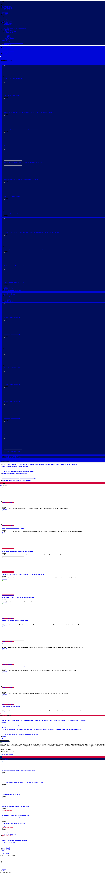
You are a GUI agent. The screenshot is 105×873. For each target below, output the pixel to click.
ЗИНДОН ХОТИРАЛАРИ (7, 8)
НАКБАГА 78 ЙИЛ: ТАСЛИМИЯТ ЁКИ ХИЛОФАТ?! (13, 823)
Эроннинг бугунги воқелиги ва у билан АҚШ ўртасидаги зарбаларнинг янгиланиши (23, 574)
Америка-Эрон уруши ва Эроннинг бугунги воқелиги (15, 620)
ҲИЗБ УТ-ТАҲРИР (6, 22)
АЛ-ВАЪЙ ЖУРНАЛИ (7, 7)
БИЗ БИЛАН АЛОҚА (6, 44)
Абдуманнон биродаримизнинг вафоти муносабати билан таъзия (21, 179)
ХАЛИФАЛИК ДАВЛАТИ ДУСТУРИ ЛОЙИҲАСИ (15, 28)
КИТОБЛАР (4, 40)
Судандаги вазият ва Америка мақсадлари (13, 528)
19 (3, 713)
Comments (5, 759)
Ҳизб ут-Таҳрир (8, 23)
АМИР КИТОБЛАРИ (9, 38)
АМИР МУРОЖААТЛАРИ (10, 31)
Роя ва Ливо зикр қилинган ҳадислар (11, 706)
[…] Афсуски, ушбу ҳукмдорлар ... (9, 834)
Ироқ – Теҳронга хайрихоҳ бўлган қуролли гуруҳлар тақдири (17, 551)
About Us (4, 869)
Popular (4, 757)
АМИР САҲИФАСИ (8, 30)
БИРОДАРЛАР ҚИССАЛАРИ (8, 11)
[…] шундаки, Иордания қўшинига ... (9, 826)
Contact (3, 868)
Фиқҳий (8, 35)
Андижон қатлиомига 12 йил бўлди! (11, 794)
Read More (4, 509)
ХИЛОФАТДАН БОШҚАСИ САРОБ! (10, 832)
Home (3, 870)
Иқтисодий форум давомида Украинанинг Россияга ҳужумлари (18, 597)
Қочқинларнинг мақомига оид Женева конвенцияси (15, 466)
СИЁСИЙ (12, 502)
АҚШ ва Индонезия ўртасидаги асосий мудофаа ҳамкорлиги (17, 666)
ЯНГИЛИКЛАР (5, 20)
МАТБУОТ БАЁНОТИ (9, 25)
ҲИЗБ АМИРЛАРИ (8, 24)
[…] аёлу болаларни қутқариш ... (9, 842)
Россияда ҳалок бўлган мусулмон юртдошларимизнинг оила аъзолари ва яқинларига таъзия (28, 112)
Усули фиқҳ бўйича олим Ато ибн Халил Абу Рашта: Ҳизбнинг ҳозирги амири (24, 249)
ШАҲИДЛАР (5, 13)
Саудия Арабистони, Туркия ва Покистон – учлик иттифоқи (17, 504)
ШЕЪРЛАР (4, 14)
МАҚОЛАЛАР (5, 12)
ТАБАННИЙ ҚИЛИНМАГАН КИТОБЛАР (13, 43)
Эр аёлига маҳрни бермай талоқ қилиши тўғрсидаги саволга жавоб (18, 770)
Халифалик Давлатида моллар (12, 317)
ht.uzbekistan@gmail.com (7, 754)
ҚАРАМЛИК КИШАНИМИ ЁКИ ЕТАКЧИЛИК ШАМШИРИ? (15, 815)
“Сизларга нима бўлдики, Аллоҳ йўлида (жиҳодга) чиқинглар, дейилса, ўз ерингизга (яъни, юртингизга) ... (31, 232)
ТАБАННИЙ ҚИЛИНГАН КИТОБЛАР (12, 41)
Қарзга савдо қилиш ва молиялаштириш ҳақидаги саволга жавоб (21, 129)
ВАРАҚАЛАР (7, 27)
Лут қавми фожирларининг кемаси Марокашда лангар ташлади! (18, 471)
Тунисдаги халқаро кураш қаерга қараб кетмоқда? (14, 473)
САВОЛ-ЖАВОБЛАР (9, 32)
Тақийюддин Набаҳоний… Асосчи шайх (14, 282)
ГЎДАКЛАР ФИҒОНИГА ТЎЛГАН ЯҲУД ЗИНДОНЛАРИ (14, 840)
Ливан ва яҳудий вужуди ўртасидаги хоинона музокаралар (17, 643)
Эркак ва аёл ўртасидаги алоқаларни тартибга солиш (15, 806)
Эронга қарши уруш (7, 690)
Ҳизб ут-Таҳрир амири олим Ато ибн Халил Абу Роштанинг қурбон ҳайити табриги (22, 782)
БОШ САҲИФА (5, 19)
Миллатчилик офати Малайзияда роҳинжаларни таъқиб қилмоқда (19, 478)
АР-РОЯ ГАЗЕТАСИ (6, 6)
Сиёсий (8, 33)
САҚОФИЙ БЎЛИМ (6, 39)
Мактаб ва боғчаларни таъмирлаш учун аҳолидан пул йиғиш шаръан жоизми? (24, 162)
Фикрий (8, 36)
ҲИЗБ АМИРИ (5, 29)
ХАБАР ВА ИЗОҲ (8, 21)
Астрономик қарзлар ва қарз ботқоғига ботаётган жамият (16, 480)
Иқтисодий (9, 37)
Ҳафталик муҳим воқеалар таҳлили (13, 78)
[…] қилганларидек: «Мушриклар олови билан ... (12, 817)
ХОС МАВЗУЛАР (6, 9)
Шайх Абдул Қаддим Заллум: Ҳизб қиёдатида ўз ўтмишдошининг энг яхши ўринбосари (26, 265)
